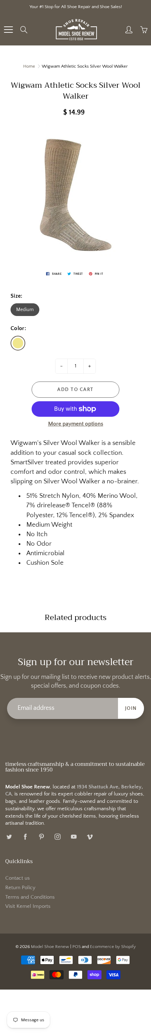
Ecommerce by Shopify (113, 946)
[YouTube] (73, 837)
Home (29, 66)
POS (76, 946)
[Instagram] (57, 837)
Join (131, 708)
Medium (25, 309)
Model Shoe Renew (50, 946)
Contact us (17, 878)
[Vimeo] (90, 837)
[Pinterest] (41, 837)
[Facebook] (25, 837)
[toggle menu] (8, 29)
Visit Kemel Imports (28, 906)
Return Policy (20, 888)
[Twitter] (9, 837)
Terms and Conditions (30, 897)
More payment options (75, 424)
